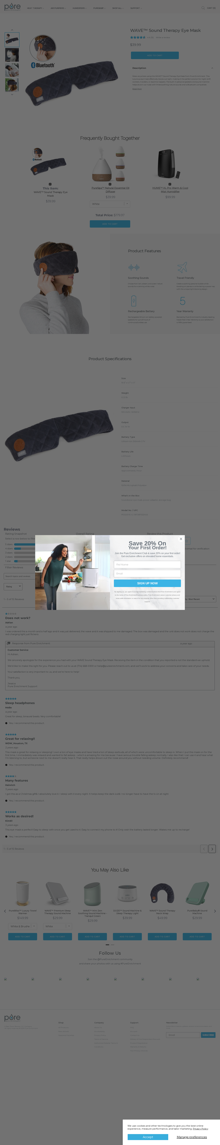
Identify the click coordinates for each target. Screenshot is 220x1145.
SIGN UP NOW (147, 583)
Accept (148, 1137)
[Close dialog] (181, 539)
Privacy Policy (200, 1128)
